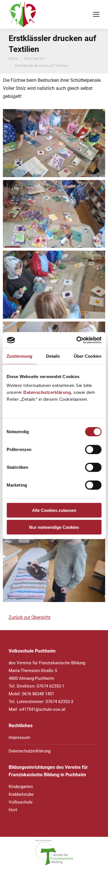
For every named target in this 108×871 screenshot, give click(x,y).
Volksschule (21, 802)
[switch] (93, 449)
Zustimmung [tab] (19, 355)
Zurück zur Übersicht (29, 617)
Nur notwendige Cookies (54, 526)
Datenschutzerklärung (47, 392)
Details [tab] (53, 355)
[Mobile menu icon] (96, 14)
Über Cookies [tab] (87, 355)
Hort (13, 809)
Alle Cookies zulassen (54, 510)
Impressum (19, 737)
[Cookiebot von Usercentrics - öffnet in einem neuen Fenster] (76, 340)
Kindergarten (21, 786)
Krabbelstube (21, 794)
